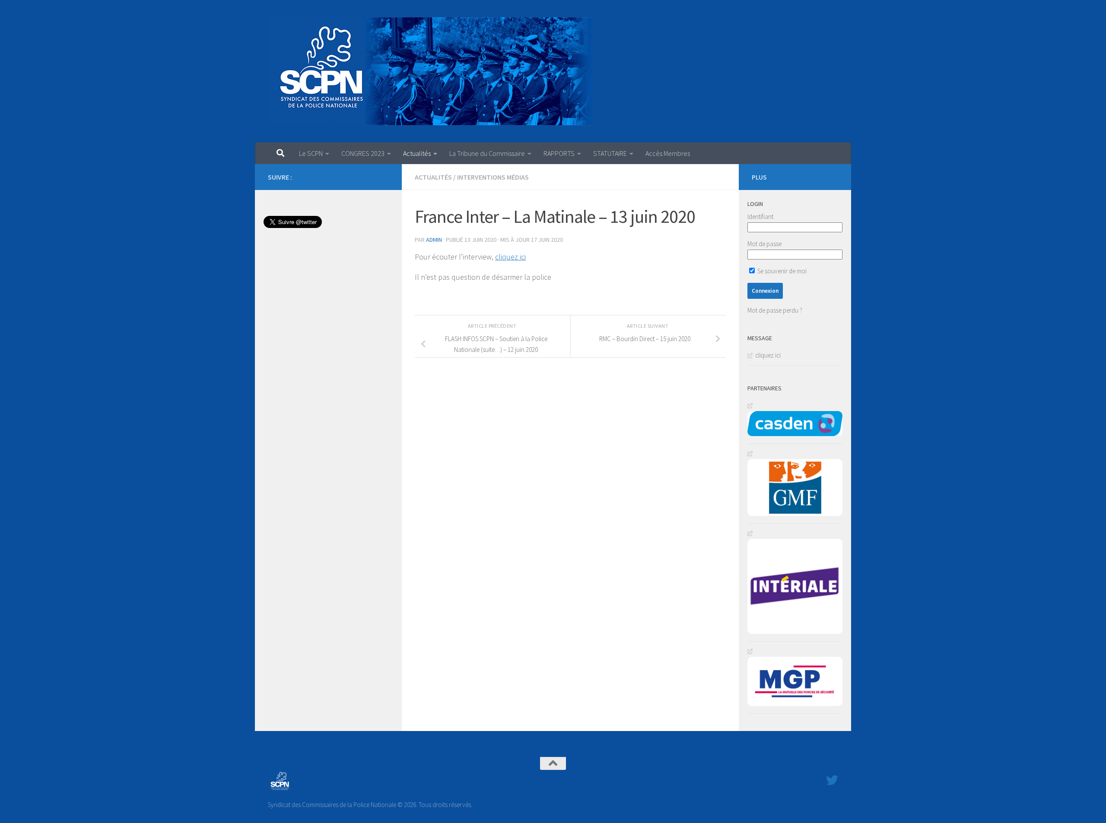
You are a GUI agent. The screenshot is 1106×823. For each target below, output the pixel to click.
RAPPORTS (559, 153)
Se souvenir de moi (781, 271)
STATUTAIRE (610, 153)
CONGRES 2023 (363, 153)
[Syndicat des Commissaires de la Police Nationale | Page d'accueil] (430, 71)
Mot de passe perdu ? (774, 310)
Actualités (417, 153)
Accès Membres (667, 153)
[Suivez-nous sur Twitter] (383, 176)
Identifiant (760, 216)
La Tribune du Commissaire (487, 153)
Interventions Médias (493, 177)
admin (434, 240)
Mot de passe (764, 244)
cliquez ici (510, 257)
